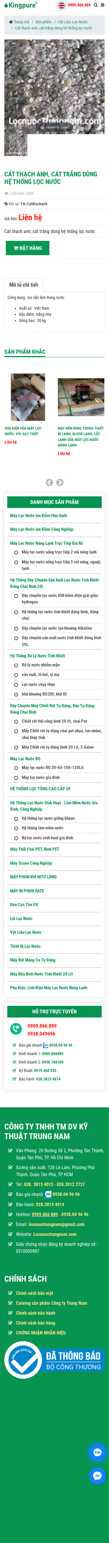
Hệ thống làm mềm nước (42, 828)
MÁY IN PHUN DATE (27, 891)
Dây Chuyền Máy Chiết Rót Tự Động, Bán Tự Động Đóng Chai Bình (52, 709)
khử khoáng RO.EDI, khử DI (44, 694)
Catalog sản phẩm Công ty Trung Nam (51, 1303)
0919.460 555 (45, 1070)
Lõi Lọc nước (21, 918)
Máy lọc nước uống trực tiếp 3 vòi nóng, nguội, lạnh (61, 565)
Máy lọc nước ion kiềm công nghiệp (41, 529)
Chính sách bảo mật (34, 1293)
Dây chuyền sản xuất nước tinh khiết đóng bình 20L (61, 641)
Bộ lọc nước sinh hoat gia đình (47, 837)
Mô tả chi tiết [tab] (23, 284)
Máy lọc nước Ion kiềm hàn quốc (38, 515)
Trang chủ (21, 22)
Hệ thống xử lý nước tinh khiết (37, 655)
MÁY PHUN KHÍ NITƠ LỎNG (33, 877)
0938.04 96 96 (60, 1045)
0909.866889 (52, 1053)
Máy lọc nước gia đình (41, 777)
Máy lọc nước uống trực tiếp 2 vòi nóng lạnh (59, 552)
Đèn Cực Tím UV (24, 904)
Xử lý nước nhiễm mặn (41, 665)
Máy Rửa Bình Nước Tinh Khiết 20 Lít (41, 974)
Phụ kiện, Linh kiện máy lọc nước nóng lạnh (48, 987)
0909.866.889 (79, 5)
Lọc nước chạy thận (38, 684)
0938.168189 (52, 1062)
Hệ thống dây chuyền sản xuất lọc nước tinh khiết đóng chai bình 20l (54, 583)
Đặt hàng (30, 248)
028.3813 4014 (48, 1079)
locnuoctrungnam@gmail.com (57, 1224)
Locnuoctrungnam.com (54, 1234)
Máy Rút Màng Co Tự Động (33, 960)
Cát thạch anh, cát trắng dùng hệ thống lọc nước (53, 28)
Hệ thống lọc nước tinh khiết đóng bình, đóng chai (60, 615)
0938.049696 (41, 1034)
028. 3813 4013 (38, 1184)
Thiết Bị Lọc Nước (25, 946)
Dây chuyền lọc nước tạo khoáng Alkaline (57, 628)
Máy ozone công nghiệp (31, 863)
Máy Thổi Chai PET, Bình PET (34, 849)
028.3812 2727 (71, 1184)
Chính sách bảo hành (35, 1313)
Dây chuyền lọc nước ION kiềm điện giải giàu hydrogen (60, 599)
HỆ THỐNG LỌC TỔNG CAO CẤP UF (40, 788)
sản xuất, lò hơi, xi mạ (40, 674)
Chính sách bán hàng (35, 1323)
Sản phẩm (43, 22)
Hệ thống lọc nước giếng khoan (48, 818)
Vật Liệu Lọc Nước (72, 22)
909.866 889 (46, 1214)
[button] (99, 88)
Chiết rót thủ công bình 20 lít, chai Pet (54, 721)
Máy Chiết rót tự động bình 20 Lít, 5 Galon (58, 747)
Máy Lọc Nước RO (25, 758)
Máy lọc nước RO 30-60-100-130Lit (53, 767)
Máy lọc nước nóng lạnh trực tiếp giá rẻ (46, 543)
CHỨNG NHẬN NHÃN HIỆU (41, 1333)
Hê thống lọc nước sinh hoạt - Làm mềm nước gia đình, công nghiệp (54, 806)
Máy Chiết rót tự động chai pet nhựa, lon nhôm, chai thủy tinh (62, 734)
